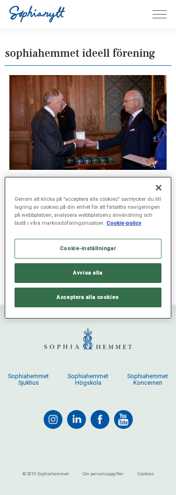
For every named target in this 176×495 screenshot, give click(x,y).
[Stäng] (158, 187)
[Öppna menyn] (160, 14)
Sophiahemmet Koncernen (147, 379)
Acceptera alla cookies (88, 297)
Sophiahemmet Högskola (88, 379)
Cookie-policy (124, 223)
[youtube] (123, 419)
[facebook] (100, 419)
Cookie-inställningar (88, 248)
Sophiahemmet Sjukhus (28, 379)
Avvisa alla (87, 272)
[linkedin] (76, 419)
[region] (87, 247)
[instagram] (53, 419)
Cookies (146, 473)
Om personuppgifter (103, 473)
